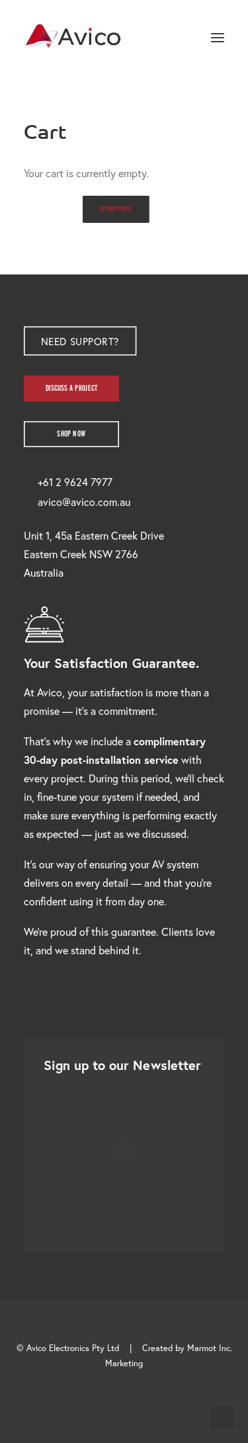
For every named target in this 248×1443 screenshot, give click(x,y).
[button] (217, 37)
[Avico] (73, 38)
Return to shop (116, 209)
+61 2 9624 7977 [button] (75, 482)
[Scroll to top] (222, 1415)
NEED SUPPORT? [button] (79, 341)
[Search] (178, 38)
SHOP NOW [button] (71, 434)
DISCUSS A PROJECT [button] (72, 388)
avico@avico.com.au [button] (84, 502)
